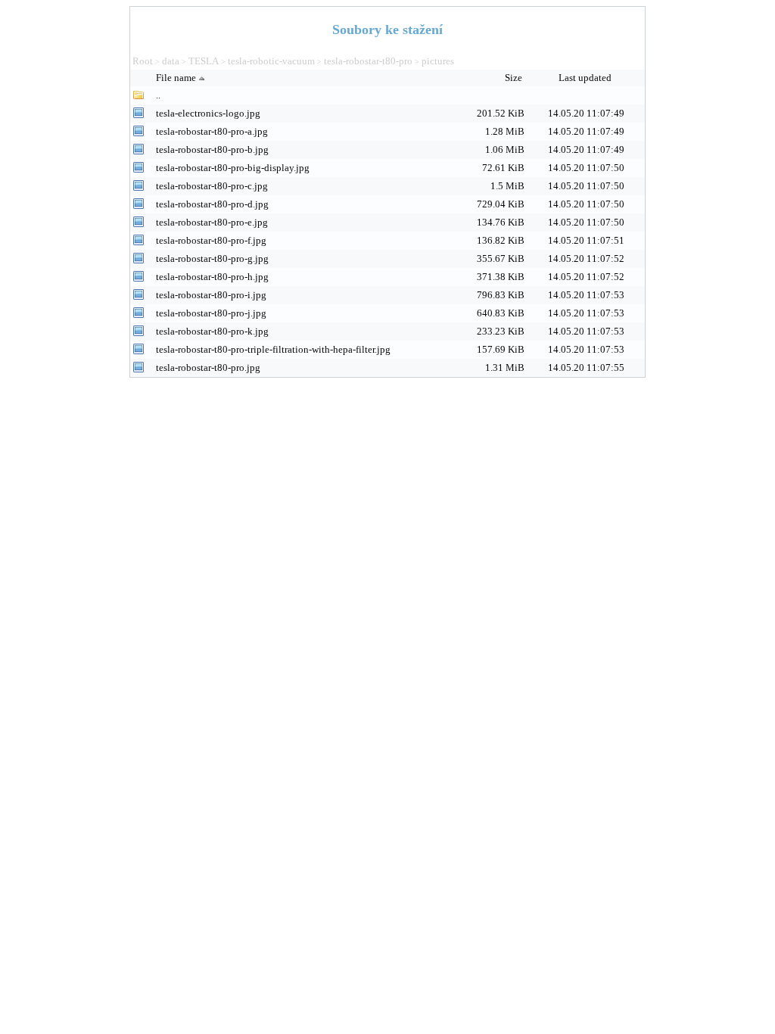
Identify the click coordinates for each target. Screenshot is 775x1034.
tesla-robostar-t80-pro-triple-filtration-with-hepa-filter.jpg (273, 349)
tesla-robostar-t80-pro (368, 61)
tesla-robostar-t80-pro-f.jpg (211, 240)
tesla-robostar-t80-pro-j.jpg (211, 313)
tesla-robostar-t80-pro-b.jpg (212, 149)
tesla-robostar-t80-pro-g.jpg (212, 258)
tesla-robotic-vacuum (271, 61)
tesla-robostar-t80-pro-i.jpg (211, 295)
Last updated (586, 77)
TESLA (203, 61)
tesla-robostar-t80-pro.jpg (208, 367)
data (170, 61)
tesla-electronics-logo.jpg (208, 113)
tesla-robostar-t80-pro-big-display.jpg (233, 167)
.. (158, 95)
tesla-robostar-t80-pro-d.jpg (212, 204)
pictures (438, 61)
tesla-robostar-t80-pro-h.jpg (212, 276)
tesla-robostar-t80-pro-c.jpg (212, 186)
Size (514, 77)
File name (176, 77)
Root (142, 61)
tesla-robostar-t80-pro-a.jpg (212, 131)
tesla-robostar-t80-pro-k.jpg (212, 331)
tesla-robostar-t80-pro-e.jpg (212, 222)
